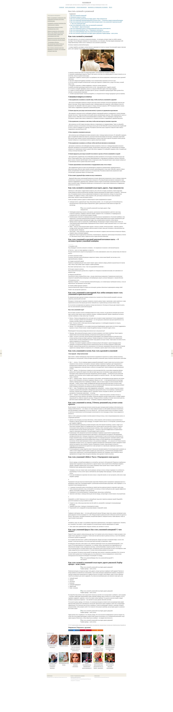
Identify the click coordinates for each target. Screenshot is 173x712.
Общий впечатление (116, 625)
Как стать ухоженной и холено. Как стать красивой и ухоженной (86, 25)
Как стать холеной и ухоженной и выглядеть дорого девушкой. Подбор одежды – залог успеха (94, 33)
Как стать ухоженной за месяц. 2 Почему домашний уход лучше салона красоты (91, 28)
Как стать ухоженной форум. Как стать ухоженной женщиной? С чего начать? (90, 31)
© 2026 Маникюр (49, 675)
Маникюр (86, 2)
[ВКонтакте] (74, 630)
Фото (110, 7)
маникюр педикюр (82, 625)
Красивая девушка (103, 625)
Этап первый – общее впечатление (81, 27)
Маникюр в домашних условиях (98, 7)
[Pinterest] (86, 630)
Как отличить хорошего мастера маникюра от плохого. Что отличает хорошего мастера (56, 49)
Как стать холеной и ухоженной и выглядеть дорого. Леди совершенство (89, 18)
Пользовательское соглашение (79, 675)
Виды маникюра (70, 7)
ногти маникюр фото (95, 625)
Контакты (72, 675)
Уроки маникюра (81, 7)
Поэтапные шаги (109, 625)
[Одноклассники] (97, 630)
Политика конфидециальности (76, 677)
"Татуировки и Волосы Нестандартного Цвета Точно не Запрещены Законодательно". (56, 44)
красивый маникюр (88, 625)
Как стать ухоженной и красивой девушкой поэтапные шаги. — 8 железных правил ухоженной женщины (97, 20)
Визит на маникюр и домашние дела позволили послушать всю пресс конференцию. (57, 19)
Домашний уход (123, 625)
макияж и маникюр (75, 625)
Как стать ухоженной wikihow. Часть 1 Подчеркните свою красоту (87, 30)
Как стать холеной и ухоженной (78, 15)
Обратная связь (97, 675)
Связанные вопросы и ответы (78, 17)
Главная (61, 7)
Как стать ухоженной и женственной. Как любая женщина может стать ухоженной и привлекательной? (96, 22)
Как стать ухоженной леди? (78, 23)
